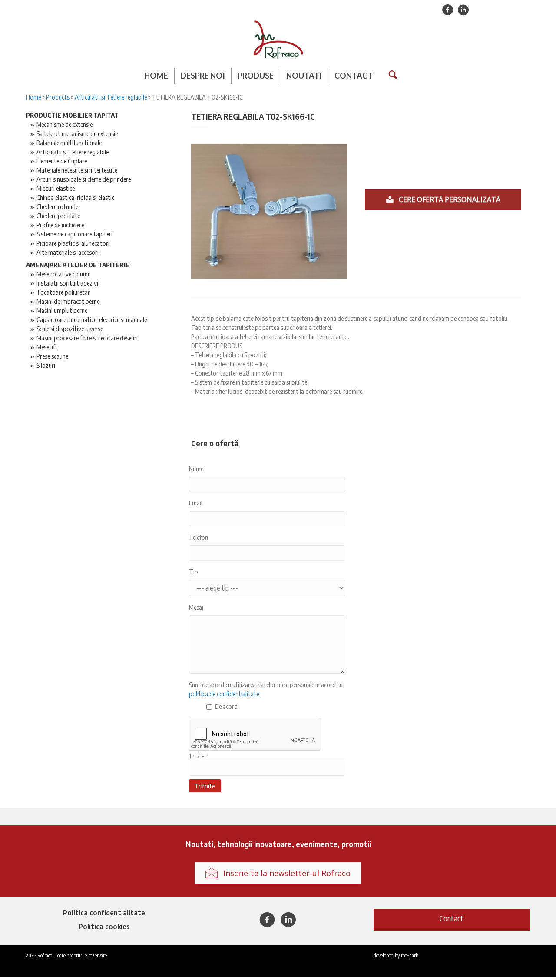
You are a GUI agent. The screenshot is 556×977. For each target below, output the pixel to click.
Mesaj (196, 607)
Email (195, 503)
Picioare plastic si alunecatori (72, 243)
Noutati (304, 75)
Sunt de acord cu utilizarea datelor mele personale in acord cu (266, 689)
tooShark (409, 955)
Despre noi (203, 75)
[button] (452, 918)
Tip (193, 571)
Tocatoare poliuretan (63, 292)
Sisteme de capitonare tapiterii (75, 234)
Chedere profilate (58, 215)
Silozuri (45, 365)
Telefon (198, 537)
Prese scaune (52, 356)
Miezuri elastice (55, 188)
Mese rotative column (63, 274)
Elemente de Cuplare (61, 161)
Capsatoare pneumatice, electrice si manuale (91, 319)
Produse (256, 75)
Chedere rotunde (57, 206)
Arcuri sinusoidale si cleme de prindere (83, 179)
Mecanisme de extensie (64, 124)
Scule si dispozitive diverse (69, 328)
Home (156, 75)
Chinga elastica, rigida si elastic (75, 197)
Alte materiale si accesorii (68, 252)
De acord (226, 706)
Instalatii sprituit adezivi (67, 283)
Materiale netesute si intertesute (76, 170)
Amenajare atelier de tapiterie (77, 265)
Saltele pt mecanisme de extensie (77, 133)
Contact (353, 75)
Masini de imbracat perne (67, 301)
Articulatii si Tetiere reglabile (111, 97)
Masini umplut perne (61, 310)
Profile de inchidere (60, 225)
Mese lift (47, 347)
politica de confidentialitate (224, 694)
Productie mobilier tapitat (72, 115)
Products (58, 97)
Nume (196, 468)
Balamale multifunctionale (69, 142)
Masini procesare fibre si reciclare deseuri (87, 338)
